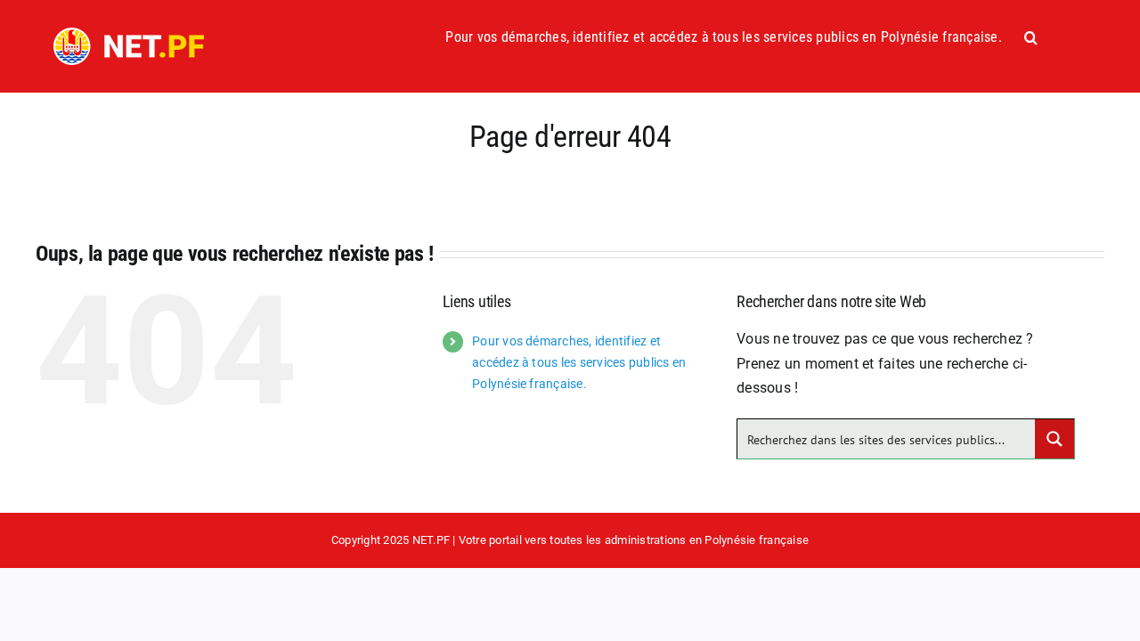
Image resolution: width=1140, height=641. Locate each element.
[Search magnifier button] (1054, 438)
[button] (1031, 37)
